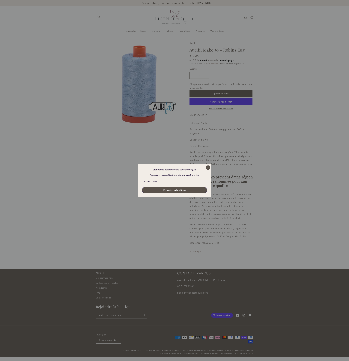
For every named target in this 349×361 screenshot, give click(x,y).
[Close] (208, 167)
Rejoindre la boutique (174, 190)
